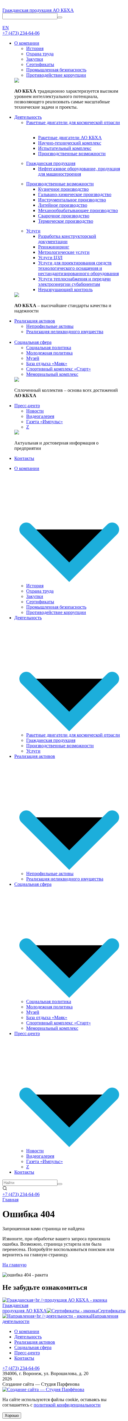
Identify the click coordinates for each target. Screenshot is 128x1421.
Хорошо (12, 1415)
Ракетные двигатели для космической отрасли (73, 734)
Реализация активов (34, 756)
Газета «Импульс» (44, 1161)
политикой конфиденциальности (67, 1404)
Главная (10, 1199)
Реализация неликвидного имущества (64, 878)
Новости (35, 1150)
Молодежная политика (49, 1006)
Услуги (33, 750)
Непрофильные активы (50, 873)
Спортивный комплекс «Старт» (58, 1022)
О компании (26, 468)
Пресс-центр (27, 1033)
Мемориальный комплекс (52, 1028)
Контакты (24, 1172)
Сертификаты (40, 601)
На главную (14, 1264)
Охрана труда (40, 591)
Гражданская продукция (50, 740)
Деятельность (28, 617)
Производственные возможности (60, 745)
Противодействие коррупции (56, 612)
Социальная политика (48, 1001)
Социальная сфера (32, 884)
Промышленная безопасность (56, 607)
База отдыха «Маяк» (46, 1017)
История (34, 585)
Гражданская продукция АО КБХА (38, 10)
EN (5, 27)
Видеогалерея (40, 1156)
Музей (32, 1012)
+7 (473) (21, 33)
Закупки (34, 596)
